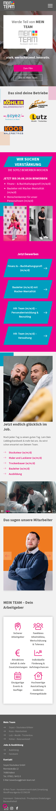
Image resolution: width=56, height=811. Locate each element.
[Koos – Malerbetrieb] (4, 731)
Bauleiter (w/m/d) (19, 468)
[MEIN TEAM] (10, 5)
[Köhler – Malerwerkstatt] (4, 739)
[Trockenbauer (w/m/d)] (4, 463)
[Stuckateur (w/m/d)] (4, 452)
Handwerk (13, 753)
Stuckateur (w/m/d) (20, 452)
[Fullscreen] (53, 511)
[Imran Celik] (27, 558)
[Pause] (2, 511)
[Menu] (49, 5)
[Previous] (7, 556)
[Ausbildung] (4, 473)
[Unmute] (49, 511)
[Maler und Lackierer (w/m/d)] (4, 457)
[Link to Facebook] (17, 808)
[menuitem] (49, 5)
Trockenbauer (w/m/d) (22, 463)
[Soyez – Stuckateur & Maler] (4, 727)
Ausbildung (15, 474)
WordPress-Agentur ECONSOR (16, 792)
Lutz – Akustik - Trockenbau (21, 735)
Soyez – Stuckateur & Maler (21, 727)
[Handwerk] (4, 754)
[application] (28, 497)
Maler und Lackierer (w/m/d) (25, 458)
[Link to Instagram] (11, 808)
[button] (5, 806)
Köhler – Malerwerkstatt (19, 739)
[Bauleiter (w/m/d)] (4, 468)
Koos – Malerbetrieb (18, 731)
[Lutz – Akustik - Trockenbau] (4, 735)
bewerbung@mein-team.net (22, 780)
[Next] (48, 556)
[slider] (21, 511)
